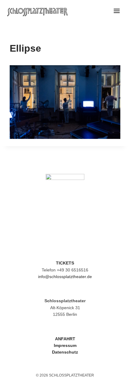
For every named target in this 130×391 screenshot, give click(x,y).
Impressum (65, 345)
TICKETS (65, 263)
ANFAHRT (65, 338)
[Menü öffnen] (116, 12)
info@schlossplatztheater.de (65, 276)
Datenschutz (65, 352)
